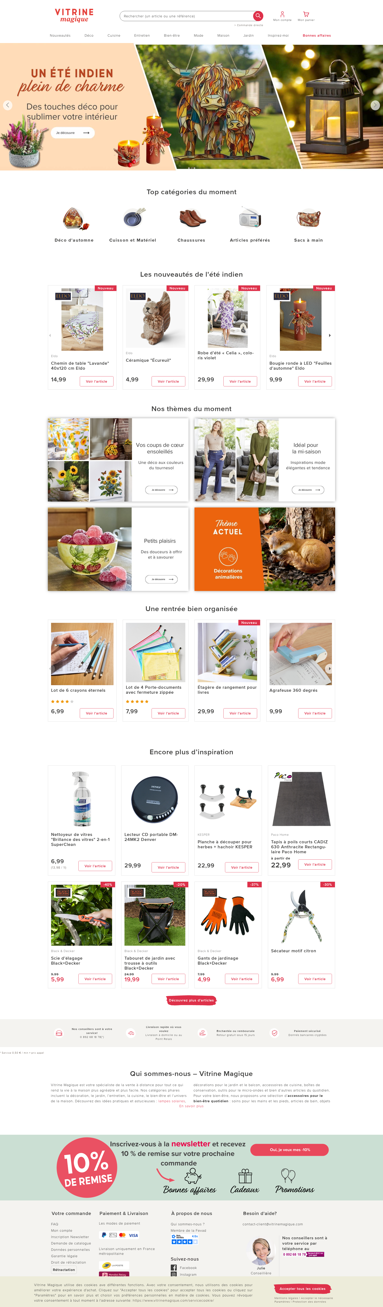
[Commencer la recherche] (258, 16)
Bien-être (172, 35)
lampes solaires (171, 1101)
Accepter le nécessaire (317, 1298)
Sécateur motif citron (293, 951)
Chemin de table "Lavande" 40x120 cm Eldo (80, 366)
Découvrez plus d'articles (191, 1000)
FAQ (54, 1224)
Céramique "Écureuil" (148, 360)
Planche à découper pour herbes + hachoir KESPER (225, 844)
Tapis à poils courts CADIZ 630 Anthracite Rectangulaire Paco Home (299, 847)
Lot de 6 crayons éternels (78, 690)
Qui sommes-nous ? (188, 1224)
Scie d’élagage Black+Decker (67, 961)
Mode (198, 35)
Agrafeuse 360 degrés (293, 690)
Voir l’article (96, 381)
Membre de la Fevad (188, 1230)
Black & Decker (63, 951)
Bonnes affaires (317, 35)
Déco (89, 35)
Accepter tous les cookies (303, 1288)
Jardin (248, 35)
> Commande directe (248, 25)
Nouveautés (60, 35)
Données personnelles (70, 1249)
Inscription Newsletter (70, 1237)
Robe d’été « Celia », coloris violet (226, 355)
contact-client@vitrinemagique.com (273, 1224)
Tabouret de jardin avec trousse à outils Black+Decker (149, 963)
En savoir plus (191, 1106)
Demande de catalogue (71, 1243)
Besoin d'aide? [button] (260, 1213)
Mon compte (61, 1230)
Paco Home (280, 835)
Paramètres (282, 1301)
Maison (223, 35)
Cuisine (114, 35)
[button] (72, 1213)
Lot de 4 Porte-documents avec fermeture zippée (154, 690)
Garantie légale (64, 1256)
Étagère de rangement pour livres (227, 690)
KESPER (204, 835)
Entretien (142, 35)
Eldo (129, 353)
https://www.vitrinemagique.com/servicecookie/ (173, 1300)
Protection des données (309, 1301)
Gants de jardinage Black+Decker (218, 961)
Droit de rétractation (68, 1262)
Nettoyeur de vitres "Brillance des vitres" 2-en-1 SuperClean (80, 839)
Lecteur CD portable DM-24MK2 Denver (151, 837)
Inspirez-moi (278, 35)
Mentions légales (286, 1298)
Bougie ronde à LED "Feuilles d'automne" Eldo (300, 366)
